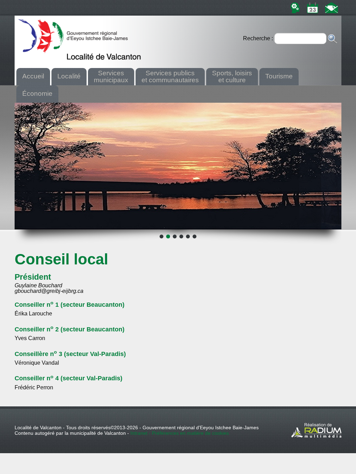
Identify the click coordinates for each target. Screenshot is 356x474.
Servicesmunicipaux (111, 76)
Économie (37, 93)
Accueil (33, 76)
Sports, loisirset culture (232, 76)
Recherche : (258, 38)
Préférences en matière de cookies (190, 433)
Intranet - (141, 433)
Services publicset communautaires (170, 76)
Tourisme (279, 76)
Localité (69, 76)
